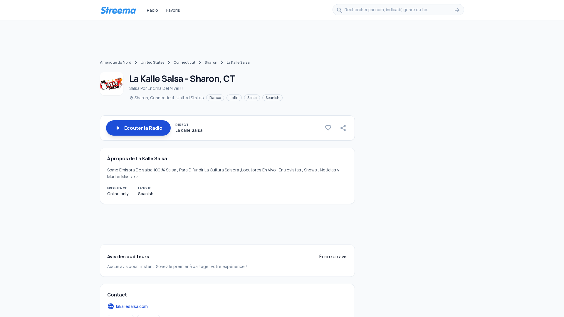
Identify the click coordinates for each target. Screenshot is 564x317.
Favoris (173, 10)
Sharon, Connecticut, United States (166, 97)
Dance (215, 97)
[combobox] (398, 10)
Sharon (211, 62)
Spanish (272, 97)
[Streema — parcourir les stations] (118, 10)
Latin (234, 97)
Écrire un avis (333, 256)
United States (152, 62)
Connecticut (184, 62)
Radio (152, 10)
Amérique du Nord (115, 62)
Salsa (252, 97)
